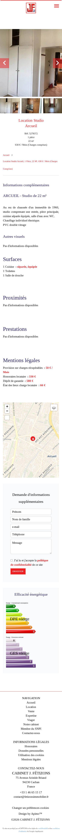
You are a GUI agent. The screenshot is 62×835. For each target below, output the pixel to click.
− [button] (7, 411)
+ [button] (7, 406)
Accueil (6, 155)
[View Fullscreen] (7, 417)
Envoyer (18, 571)
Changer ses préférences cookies (30, 807)
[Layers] (54, 407)
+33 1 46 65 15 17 (31, 792)
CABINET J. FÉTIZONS (31, 773)
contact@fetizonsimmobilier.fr (31, 796)
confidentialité (43, 828)
